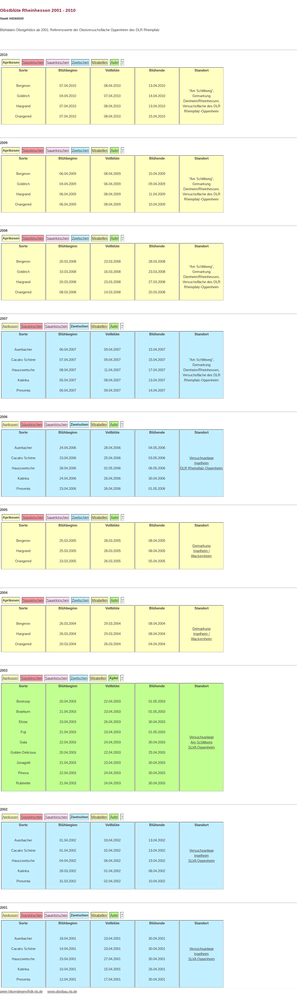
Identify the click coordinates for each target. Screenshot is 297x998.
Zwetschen (80, 62)
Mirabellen (99, 62)
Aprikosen (10, 326)
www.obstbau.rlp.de (62, 991)
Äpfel (114, 62)
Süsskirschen (33, 62)
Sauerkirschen (58, 62)
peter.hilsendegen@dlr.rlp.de (21, 991)
